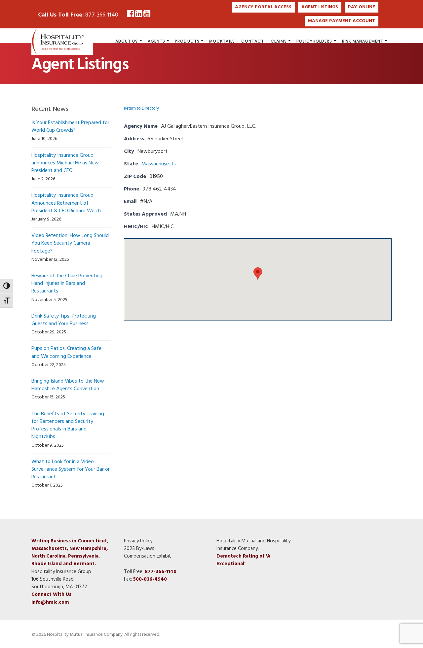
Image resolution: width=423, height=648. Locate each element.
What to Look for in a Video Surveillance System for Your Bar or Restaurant (70, 469)
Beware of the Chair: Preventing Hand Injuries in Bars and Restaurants (66, 283)
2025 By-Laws (139, 549)
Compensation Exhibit (147, 556)
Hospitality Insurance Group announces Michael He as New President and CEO (65, 163)
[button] (257, 273)
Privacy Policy (138, 541)
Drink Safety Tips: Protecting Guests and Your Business (63, 320)
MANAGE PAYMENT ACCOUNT (341, 21)
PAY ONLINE (361, 7)
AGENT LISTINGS (319, 7)
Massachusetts (158, 164)
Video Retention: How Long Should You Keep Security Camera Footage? (70, 243)
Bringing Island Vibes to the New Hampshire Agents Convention (67, 385)
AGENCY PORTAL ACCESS (263, 7)
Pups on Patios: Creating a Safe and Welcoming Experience (66, 352)
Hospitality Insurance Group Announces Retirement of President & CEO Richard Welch (66, 203)
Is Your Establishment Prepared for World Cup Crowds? (70, 127)
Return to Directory (141, 108)
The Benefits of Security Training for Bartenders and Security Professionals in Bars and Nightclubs (67, 425)
